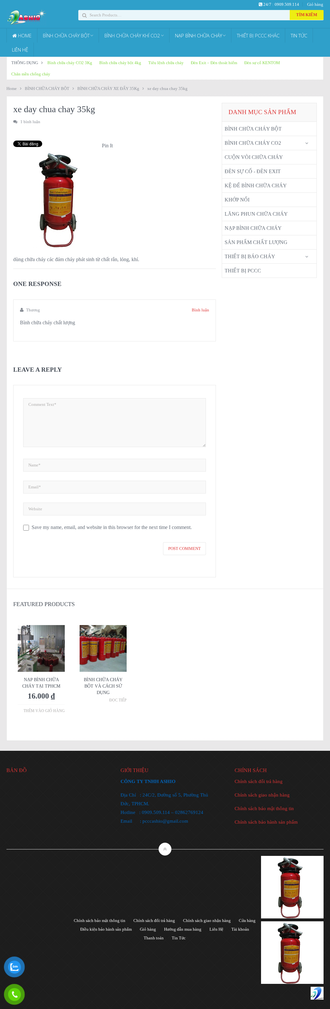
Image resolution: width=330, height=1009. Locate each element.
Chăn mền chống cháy (30, 74)
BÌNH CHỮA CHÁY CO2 (253, 143)
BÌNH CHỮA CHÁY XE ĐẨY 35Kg (108, 88)
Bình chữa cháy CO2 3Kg (69, 62)
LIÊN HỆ (20, 49)
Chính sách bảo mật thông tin (264, 808)
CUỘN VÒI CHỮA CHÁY (254, 157)
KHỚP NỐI (237, 199)
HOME (24, 35)
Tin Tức (179, 938)
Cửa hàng (247, 920)
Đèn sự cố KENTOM (262, 62)
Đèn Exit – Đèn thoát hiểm (214, 62)
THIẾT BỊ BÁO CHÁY (250, 256)
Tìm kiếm (306, 15)
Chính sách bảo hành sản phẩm (266, 822)
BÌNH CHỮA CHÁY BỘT (66, 35)
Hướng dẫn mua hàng (182, 929)
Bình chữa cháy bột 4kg (120, 62)
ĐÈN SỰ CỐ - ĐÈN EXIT (253, 171)
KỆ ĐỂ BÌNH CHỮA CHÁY (256, 185)
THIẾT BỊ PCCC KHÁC (258, 35)
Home (11, 88)
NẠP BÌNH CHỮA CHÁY (198, 35)
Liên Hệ (216, 929)
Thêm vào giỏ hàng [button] (44, 711)
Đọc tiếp (118, 700)
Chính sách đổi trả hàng (259, 781)
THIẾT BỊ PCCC (243, 270)
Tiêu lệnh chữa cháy (166, 62)
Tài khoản (240, 929)
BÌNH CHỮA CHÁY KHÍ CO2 (132, 35)
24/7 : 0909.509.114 (280, 4)
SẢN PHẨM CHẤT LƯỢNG (256, 242)
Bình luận (200, 310)
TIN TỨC (299, 35)
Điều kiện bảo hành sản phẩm (106, 929)
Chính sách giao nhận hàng (262, 795)
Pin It (107, 145)
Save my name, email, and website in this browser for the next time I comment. (112, 527)
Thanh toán (154, 938)
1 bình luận (30, 121)
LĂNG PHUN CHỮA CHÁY (256, 214)
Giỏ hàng (315, 4)
